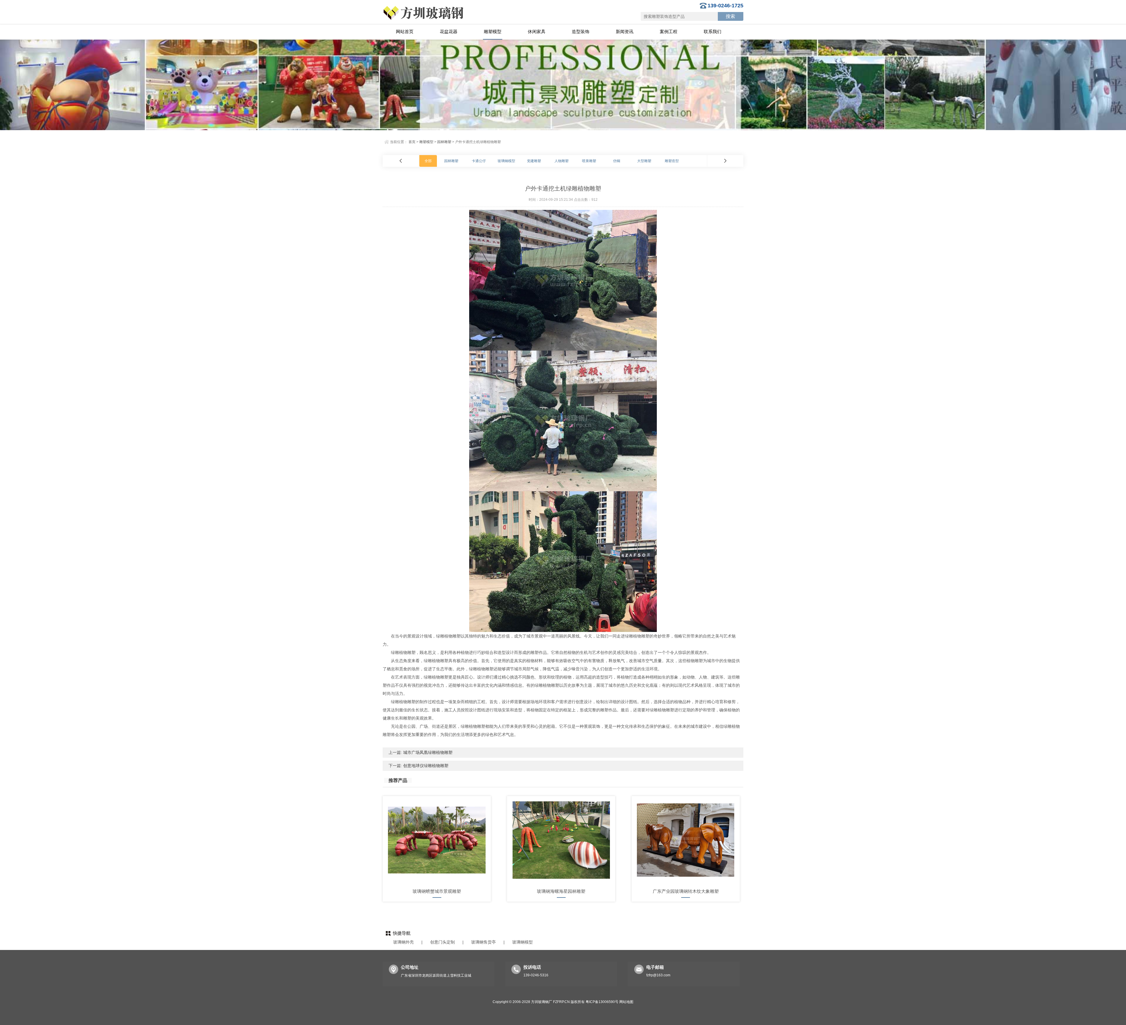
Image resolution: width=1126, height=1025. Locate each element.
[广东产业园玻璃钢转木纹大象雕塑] (686, 840)
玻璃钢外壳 (403, 942)
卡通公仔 (479, 161)
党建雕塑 (534, 161)
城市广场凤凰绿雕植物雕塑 (427, 752)
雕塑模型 (492, 31)
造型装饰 (580, 31)
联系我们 (712, 31)
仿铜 (616, 161)
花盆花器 (448, 31)
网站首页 (404, 31)
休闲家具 (536, 31)
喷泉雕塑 (589, 161)
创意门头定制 (442, 942)
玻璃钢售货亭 (483, 942)
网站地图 (626, 1002)
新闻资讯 (624, 31)
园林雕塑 (444, 142)
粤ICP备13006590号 (602, 1002)
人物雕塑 (561, 161)
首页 (412, 142)
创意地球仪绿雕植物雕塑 (425, 765)
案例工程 (668, 31)
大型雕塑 (644, 161)
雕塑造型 (672, 161)
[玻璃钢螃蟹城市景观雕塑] (437, 840)
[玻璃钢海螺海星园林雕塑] (561, 840)
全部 (428, 161)
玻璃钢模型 (506, 161)
